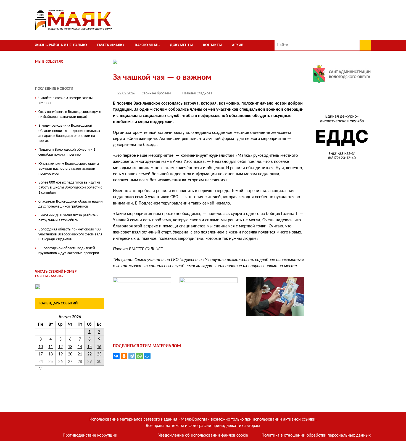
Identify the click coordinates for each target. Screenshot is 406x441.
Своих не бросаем (156, 93)
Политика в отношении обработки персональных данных (316, 435)
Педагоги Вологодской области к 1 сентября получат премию (66, 152)
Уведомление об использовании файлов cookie (203, 435)
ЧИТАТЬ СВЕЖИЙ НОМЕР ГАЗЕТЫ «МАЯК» (56, 274)
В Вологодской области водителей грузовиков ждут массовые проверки (68, 250)
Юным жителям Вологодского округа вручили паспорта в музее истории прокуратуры (68, 169)
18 (50, 354)
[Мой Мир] (147, 356)
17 (40, 354)
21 (80, 354)
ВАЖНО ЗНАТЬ (147, 45)
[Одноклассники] (124, 356)
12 (60, 347)
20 (70, 354)
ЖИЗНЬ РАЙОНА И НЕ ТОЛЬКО (61, 45)
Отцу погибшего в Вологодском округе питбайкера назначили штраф (69, 114)
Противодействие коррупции (90, 435)
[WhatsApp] (139, 356)
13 (70, 347)
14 (80, 347)
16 (99, 347)
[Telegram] (131, 356)
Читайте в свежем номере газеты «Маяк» (65, 100)
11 (50, 347)
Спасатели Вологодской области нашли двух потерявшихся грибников (70, 204)
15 (89, 347)
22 (89, 354)
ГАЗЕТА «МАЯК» (111, 45)
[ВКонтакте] (116, 356)
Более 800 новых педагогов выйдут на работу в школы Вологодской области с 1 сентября (70, 187)
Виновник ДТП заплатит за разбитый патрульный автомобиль (68, 217)
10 (40, 347)
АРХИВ (237, 45)
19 (60, 354)
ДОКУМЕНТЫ (181, 45)
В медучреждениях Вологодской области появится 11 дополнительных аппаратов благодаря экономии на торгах (69, 133)
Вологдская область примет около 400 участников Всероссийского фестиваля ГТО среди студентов (70, 234)
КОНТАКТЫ (212, 45)
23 (99, 354)
